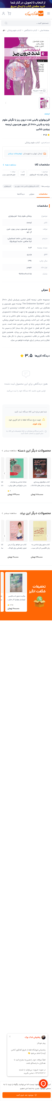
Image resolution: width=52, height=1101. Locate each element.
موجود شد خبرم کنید (24, 1095)
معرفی (31, 194)
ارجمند (47, 113)
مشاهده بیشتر (10, 450)
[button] (4, 473)
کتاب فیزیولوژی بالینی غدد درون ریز (27, 186)
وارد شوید (37, 423)
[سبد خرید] (9, 13)
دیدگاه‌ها (21, 194)
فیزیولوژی (7, 186)
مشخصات (43, 194)
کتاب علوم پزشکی (32, 142)
